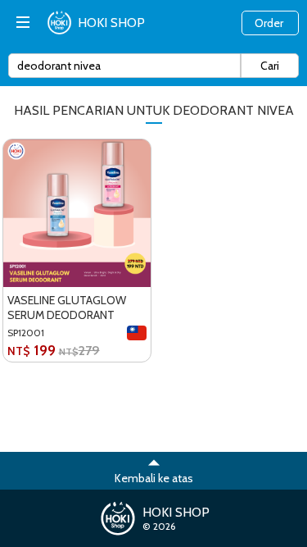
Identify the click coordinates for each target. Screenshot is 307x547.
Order (269, 23)
